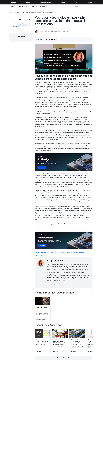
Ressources (42, 6)
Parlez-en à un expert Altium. (47, 225)
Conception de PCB (22, 6)
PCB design (17, 12)
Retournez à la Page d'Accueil (64, 357)
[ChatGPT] (49, 39)
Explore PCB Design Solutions (57, 252)
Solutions (28, 2)
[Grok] (60, 39)
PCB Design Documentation (42, 255)
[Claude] (55, 39)
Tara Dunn (41, 31)
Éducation (63, 2)
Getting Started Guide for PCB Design (75, 252)
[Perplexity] (52, 39)
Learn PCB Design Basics (41, 252)
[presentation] (91, 325)
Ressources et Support (45, 2)
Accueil (12, 6)
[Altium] (13, 2)
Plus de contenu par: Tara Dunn (54, 284)
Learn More (42, 167)
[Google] (57, 39)
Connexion (90, 2)
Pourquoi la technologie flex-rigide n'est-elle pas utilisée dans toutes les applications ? (21, 24)
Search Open (76, 2)
